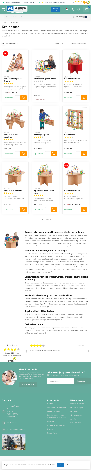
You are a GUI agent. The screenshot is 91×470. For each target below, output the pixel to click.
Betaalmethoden (53, 411)
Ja (60, 465)
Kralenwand (69, 135)
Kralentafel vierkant (13, 191)
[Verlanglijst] (78, 9)
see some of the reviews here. (12, 355)
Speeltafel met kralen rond (44, 192)
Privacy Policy (52, 433)
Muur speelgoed (41, 135)
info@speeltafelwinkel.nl (16, 429)
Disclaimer (51, 429)
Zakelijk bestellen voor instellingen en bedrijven (56, 416)
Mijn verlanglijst (76, 415)
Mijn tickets (74, 411)
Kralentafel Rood (72, 79)
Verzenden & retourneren (56, 407)
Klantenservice (28, 384)
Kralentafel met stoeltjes (11, 136)
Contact (50, 404)
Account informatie (77, 404)
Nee (68, 465)
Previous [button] (26, 351)
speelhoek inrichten (78, 285)
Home (4, 22)
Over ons (50, 421)
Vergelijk (73, 419)
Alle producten (75, 423)
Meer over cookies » (80, 465)
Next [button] (88, 351)
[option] (57, 353)
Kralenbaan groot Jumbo (45, 79)
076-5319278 (12, 423)
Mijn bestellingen (76, 407)
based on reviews (12, 353)
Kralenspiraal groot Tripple (13, 80)
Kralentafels (14, 22)
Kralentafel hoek (72, 191)
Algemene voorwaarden (56, 425)
